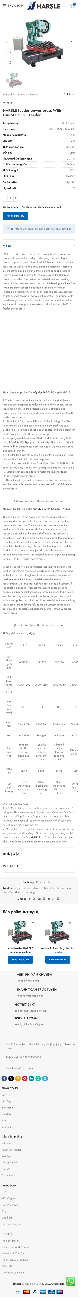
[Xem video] (10, 52)
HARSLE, (33, 837)
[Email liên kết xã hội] (39, 898)
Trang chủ (8, 94)
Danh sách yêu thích (13, 1272)
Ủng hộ (7, 1234)
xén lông (6, 1101)
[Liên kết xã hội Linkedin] (49, 898)
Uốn (4, 1095)
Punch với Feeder (28, 94)
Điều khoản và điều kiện (15, 1247)
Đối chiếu (7, 1266)
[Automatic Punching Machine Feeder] (58, 931)
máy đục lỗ (39, 392)
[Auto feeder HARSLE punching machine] (20, 931)
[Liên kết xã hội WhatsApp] (53, 898)
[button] (6, 42)
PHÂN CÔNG (10, 1088)
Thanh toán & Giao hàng (15, 1260)
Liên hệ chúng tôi (11, 1224)
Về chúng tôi (8, 1198)
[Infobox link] (39, 978)
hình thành (7, 1107)
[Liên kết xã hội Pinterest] (44, 898)
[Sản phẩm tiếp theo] (73, 94)
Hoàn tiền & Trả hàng (13, 1253)
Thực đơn (9, 1185)
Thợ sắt (6, 1169)
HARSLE (7, 102)
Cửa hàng (7, 1217)
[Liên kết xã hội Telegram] (58, 898)
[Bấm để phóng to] (10, 62)
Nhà (4, 1192)
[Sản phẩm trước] (64, 94)
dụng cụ (6, 1127)
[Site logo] (43, 5)
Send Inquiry (15, 216)
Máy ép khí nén (10, 1162)
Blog (4, 1211)
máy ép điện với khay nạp (28, 888)
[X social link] (34, 898)
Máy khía (6, 1143)
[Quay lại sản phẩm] (68, 94)
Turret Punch (8, 1175)
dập (55, 254)
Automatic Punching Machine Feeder (57, 950)
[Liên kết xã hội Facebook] (29, 898)
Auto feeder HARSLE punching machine (20, 950)
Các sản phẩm (12, 1137)
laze (4, 1120)
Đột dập (6, 1114)
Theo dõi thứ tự (10, 1241)
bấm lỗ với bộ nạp (54, 888)
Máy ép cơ (7, 1156)
